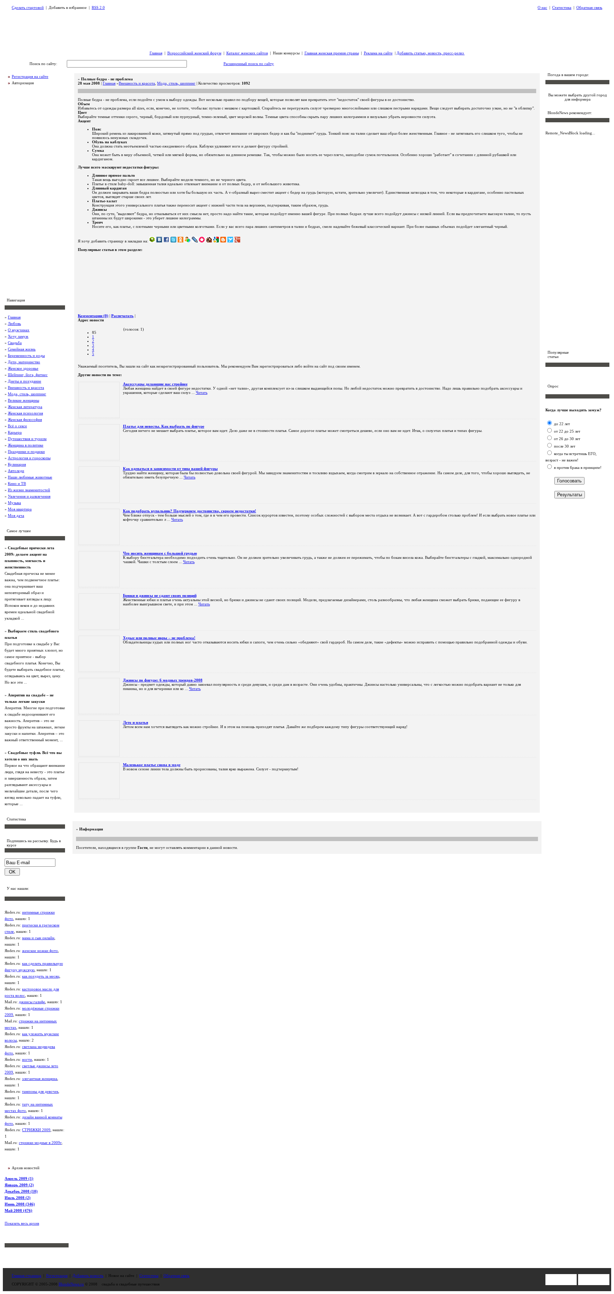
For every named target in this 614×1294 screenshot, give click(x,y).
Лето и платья (135, 722)
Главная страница (26, 1275)
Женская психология (25, 413)
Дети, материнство (24, 362)
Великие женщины (23, 400)
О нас (542, 7)
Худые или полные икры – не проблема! (159, 638)
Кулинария (17, 464)
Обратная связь (589, 7)
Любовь (14, 323)
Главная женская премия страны (332, 53)
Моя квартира (20, 509)
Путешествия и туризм (27, 439)
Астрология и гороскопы (29, 458)
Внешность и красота (26, 387)
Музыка (14, 503)
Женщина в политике (25, 445)
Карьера (15, 432)
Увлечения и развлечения (29, 496)
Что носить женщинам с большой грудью (160, 553)
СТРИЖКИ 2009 (36, 1130)
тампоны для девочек (40, 1091)
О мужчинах (18, 330)
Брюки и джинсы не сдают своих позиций (159, 595)
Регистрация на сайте (30, 76)
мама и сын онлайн (38, 938)
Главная (156, 53)
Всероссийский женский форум (194, 53)
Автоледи (16, 471)
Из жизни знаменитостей (29, 490)
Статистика (561, 7)
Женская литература (25, 407)
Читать (202, 392)
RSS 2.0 (98, 7)
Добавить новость (87, 1275)
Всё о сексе (17, 426)
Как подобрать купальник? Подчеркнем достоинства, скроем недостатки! (189, 511)
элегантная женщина (39, 1078)
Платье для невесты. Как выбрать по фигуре (163, 426)
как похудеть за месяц (40, 976)
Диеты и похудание (24, 381)
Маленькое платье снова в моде (152, 765)
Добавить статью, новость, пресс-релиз (431, 53)
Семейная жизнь (22, 349)
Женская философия (25, 419)
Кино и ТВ (17, 483)
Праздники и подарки (26, 451)
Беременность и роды (26, 355)
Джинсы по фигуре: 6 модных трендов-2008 (163, 680)
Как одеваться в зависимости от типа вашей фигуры (170, 468)
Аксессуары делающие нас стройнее (155, 384)
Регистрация (57, 1275)
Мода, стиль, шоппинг (27, 394)
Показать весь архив (22, 1223)
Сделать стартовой (28, 7)
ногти (27, 1059)
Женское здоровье (23, 368)
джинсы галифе (32, 1002)
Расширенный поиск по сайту (248, 64)
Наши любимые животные (30, 477)
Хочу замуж (18, 336)
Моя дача (16, 515)
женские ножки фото (40, 950)
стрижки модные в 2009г (40, 1142)
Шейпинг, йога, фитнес (28, 375)
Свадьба (15, 343)
